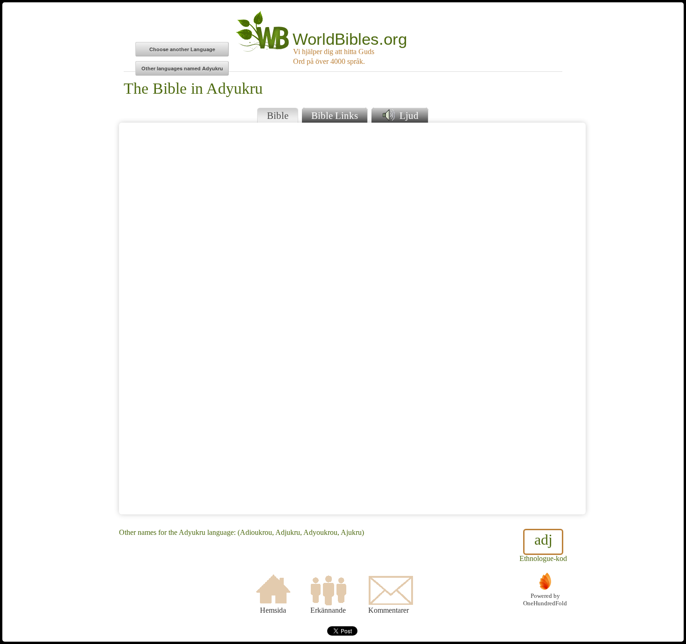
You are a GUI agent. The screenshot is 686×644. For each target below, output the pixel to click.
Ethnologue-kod (543, 546)
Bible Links (334, 115)
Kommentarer (388, 610)
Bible (277, 115)
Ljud (408, 115)
